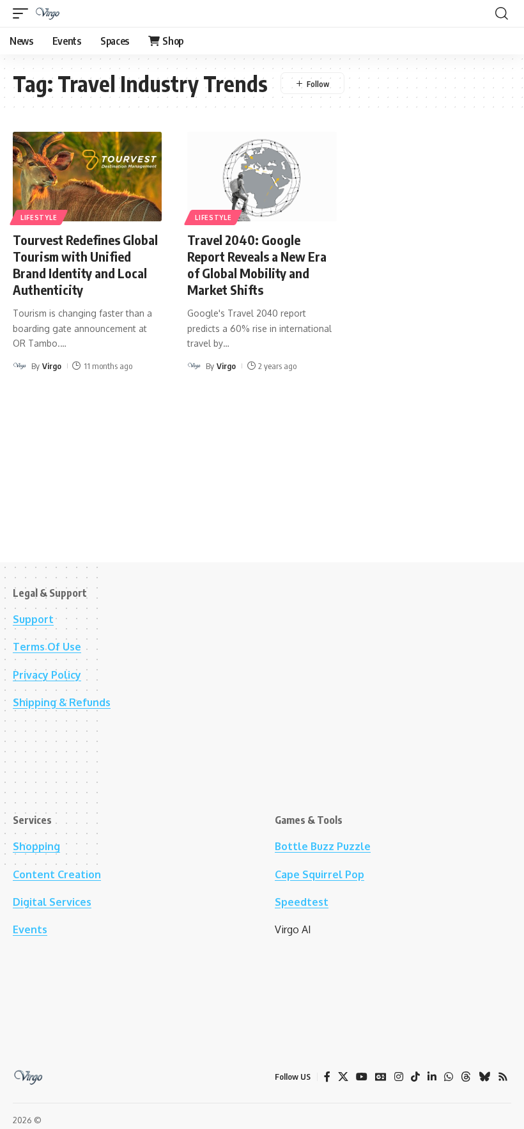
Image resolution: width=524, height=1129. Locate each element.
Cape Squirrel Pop (319, 874)
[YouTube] (362, 1077)
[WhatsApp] (448, 1077)
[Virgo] (48, 13)
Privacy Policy (47, 674)
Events (30, 929)
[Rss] (503, 1077)
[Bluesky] (484, 1077)
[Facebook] (327, 1077)
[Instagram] (398, 1077)
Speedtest (301, 902)
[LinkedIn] (432, 1077)
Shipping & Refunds (62, 702)
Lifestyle (38, 217)
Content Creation (57, 874)
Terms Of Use (47, 646)
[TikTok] (415, 1077)
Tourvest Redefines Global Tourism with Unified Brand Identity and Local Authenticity (85, 264)
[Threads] (466, 1077)
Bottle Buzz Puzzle (323, 846)
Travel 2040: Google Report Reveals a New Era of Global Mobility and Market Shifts (257, 264)
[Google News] (381, 1077)
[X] (343, 1077)
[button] (24, 13)
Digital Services (52, 902)
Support (33, 619)
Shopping (36, 846)
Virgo (51, 366)
